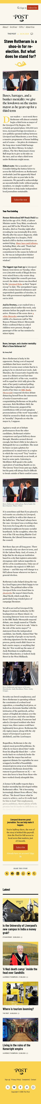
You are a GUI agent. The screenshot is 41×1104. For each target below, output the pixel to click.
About (5, 26)
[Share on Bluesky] (28, 873)
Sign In (23, 7)
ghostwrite (7, 592)
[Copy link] (34, 873)
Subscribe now (20, 199)
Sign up (7, 1079)
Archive (13, 26)
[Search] (18, 8)
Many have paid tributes (26, 243)
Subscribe (32, 7)
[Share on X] (7, 873)
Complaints (25, 1079)
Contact (33, 1079)
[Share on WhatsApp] (23, 873)
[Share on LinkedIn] (17, 873)
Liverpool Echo (15, 283)
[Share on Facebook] (12, 873)
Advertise (30, 26)
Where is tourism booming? (18, 1009)
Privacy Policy (16, 1079)
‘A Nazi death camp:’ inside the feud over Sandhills (20, 970)
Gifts (21, 26)
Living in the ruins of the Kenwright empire (16, 1047)
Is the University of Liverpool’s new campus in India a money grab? (20, 929)
